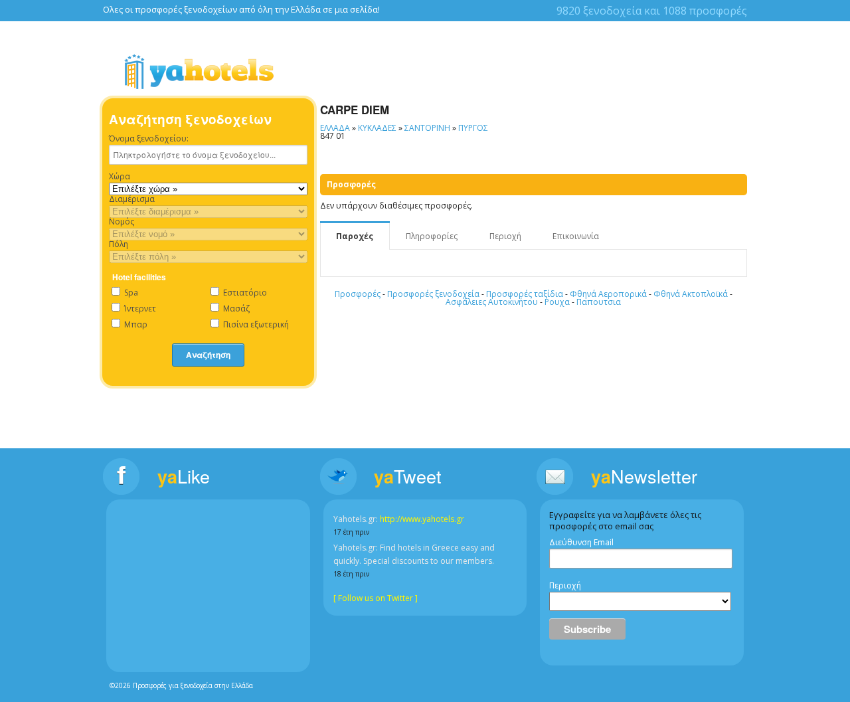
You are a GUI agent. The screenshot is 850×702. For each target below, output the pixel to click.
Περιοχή (505, 236)
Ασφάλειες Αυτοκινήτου (492, 301)
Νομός (121, 222)
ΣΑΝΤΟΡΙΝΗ (427, 127)
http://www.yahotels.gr (422, 519)
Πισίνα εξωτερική (255, 324)
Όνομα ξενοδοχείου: (149, 139)
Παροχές (354, 236)
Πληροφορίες (432, 236)
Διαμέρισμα (132, 199)
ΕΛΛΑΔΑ (335, 127)
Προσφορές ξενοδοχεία (433, 294)
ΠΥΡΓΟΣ (473, 127)
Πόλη (118, 244)
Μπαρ (134, 324)
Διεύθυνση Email (581, 543)
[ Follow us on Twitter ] (375, 598)
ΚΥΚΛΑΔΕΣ (377, 127)
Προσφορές (358, 294)
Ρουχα (557, 301)
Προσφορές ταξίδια (524, 294)
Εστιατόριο (244, 292)
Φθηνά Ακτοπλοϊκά (690, 294)
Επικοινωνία (575, 236)
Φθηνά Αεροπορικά (608, 294)
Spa (130, 292)
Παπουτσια (598, 301)
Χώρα (119, 177)
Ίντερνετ (139, 308)
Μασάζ (235, 308)
